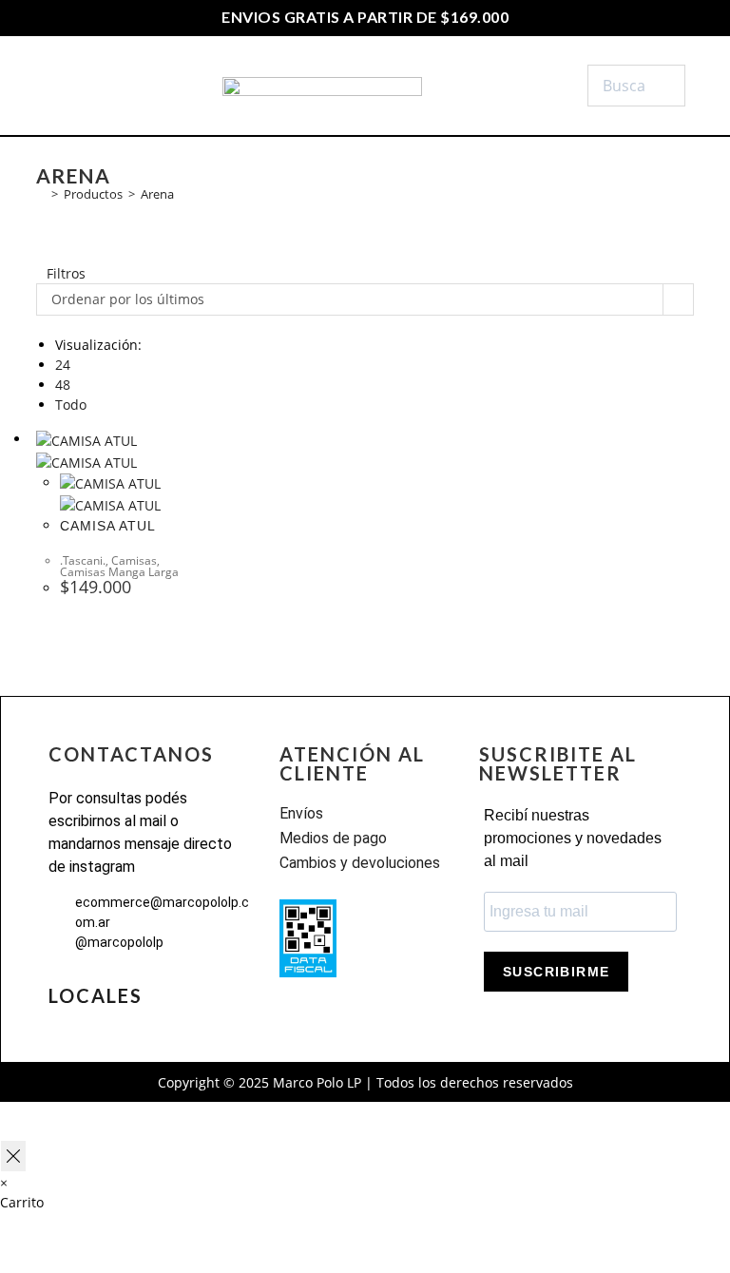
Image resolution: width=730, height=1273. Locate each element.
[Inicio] (41, 194)
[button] (90, 85)
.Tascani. (83, 560)
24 (62, 365)
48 (62, 385)
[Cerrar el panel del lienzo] (13, 1156)
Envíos (301, 813)
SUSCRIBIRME (556, 971)
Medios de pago (333, 838)
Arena (157, 194)
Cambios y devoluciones (359, 863)
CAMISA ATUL (108, 525)
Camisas (134, 560)
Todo (70, 404)
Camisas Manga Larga (119, 572)
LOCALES (95, 995)
